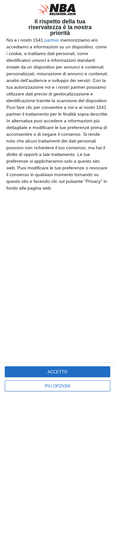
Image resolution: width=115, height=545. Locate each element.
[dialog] (57, 272)
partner (51, 40)
